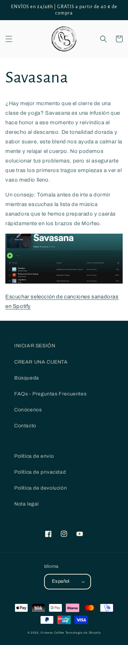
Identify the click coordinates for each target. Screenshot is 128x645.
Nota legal (26, 504)
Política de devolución (40, 488)
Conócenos (28, 409)
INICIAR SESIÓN (34, 345)
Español (61, 581)
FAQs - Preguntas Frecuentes (50, 393)
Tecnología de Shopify (83, 632)
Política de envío (34, 456)
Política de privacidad (40, 472)
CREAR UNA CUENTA (41, 362)
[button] (9, 39)
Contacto (25, 425)
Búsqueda (26, 378)
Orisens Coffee (52, 632)
